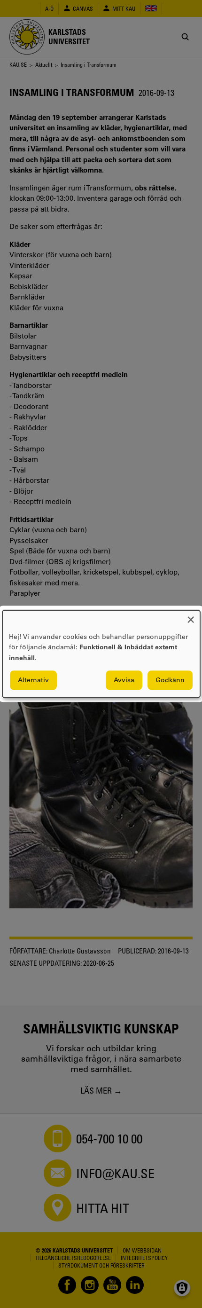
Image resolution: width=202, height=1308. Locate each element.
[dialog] (101, 653)
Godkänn (170, 680)
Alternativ (33, 680)
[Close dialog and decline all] (190, 616)
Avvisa (124, 680)
